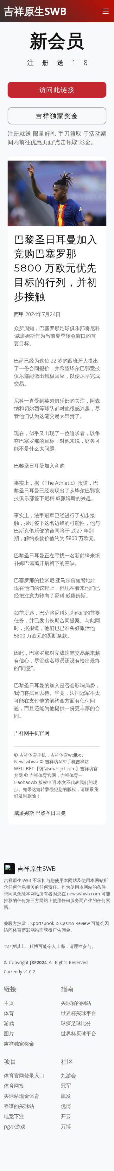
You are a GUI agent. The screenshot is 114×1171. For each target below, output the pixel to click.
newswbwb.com (83, 894)
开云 (66, 1116)
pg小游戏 (14, 1126)
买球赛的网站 (76, 1002)
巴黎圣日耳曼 (50, 812)
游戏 (9, 1023)
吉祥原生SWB (35, 11)
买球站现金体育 (21, 1095)
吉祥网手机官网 (31, 733)
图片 (9, 1033)
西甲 (19, 314)
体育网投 (14, 1085)
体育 (9, 1013)
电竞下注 (14, 1116)
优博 (66, 1106)
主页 (9, 1002)
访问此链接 (57, 89)
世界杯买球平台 (78, 1013)
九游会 (68, 1075)
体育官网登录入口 (24, 1075)
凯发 (66, 1095)
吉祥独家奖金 (57, 115)
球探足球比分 (76, 1023)
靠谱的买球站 (19, 1106)
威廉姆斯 (24, 812)
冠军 (66, 1085)
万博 (66, 1126)
